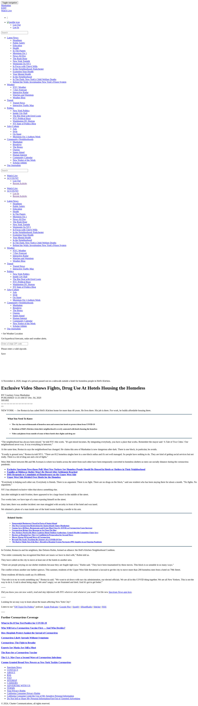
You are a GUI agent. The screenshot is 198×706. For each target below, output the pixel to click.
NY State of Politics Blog (24, 123)
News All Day (19, 56)
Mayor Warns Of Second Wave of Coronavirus (31, 537)
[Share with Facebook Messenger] (17, 403)
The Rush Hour (20, 58)
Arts (15, 129)
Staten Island (18, 152)
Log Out (17, 25)
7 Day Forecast (20, 90)
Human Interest (20, 155)
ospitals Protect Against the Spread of (26, 633)
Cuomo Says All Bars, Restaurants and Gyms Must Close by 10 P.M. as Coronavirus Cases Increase (52, 528)
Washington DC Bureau (24, 121)
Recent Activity (20, 183)
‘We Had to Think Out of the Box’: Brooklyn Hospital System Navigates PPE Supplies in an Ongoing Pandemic (57, 542)
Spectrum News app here (120, 592)
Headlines (17, 40)
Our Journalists (14, 165)
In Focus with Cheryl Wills (25, 66)
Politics (10, 108)
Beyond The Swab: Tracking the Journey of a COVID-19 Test (37, 539)
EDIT (4, 8)
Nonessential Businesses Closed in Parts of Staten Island (34, 523)
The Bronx (18, 147)
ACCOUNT (13, 178)
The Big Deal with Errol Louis (27, 116)
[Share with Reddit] (14, 403)
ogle (64, 607)
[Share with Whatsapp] (22, 403)
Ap (45, 607)
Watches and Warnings (23, 95)
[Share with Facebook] (2, 403)
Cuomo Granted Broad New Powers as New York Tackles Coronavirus (36, 662)
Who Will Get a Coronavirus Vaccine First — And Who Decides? (33, 628)
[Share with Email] (31, 403)
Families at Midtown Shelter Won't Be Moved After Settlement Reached (42, 472)
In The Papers (19, 50)
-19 (45, 623)
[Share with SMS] (8, 403)
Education (17, 45)
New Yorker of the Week (24, 160)
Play (68, 607)
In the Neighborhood (22, 77)
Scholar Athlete (20, 162)
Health (16, 48)
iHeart (84, 607)
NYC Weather (19, 87)
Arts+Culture (13, 126)
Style (15, 131)
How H (4, 633)
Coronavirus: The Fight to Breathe (18, 642)
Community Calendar (22, 157)
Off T (16, 607)
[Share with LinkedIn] (28, 403)
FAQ (9, 677)
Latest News (12, 37)
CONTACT (12, 670)
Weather (10, 84)
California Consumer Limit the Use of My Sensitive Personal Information (40, 696)
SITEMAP (12, 680)
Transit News (19, 103)
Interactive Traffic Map (23, 105)
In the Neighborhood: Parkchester (28, 69)
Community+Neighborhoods (20, 139)
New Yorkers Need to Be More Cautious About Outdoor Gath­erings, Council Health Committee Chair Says (55, 532)
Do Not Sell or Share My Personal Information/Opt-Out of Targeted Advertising (43, 698)
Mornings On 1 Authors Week (26, 136)
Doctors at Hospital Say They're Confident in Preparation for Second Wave (42, 535)
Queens (16, 149)
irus (12, 638)
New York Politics (21, 110)
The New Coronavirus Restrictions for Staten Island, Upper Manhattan (40, 526)
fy (78, 607)
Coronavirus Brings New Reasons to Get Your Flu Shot (34, 530)
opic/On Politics (26, 607)
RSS (104, 607)
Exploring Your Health (23, 71)
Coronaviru (51, 633)
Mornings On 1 (20, 53)
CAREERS (12, 683)
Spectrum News (14, 667)
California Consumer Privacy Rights (23, 693)
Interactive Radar (20, 92)
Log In (16, 27)
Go (61, 607)
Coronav (5, 638)
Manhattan (6, 5)
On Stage (17, 134)
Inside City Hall (20, 113)
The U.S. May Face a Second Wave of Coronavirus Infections (31, 657)
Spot (75, 607)
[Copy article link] (2, 406)
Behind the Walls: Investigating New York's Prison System (39, 82)
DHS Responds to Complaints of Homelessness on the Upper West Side (41, 474)
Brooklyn (17, 144)
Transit (10, 100)
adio (90, 607)
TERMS (11, 688)
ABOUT (11, 672)
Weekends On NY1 (22, 64)
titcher (98, 607)
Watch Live (6, 10)
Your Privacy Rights (16, 691)
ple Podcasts (52, 607)
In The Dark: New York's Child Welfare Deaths (34, 79)
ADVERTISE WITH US (18, 685)
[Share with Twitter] (5, 403)
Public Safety (19, 43)
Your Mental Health (22, 74)
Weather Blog (19, 97)
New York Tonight (21, 61)
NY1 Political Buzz (22, 118)
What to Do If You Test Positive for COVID (22, 623)
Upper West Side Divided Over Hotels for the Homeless (34, 477)
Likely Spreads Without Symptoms (31, 638)
